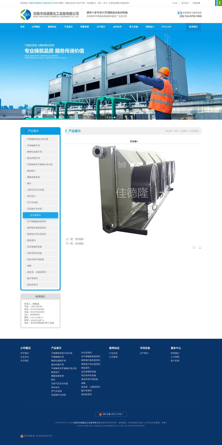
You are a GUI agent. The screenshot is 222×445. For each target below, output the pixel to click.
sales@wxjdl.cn (37, 320)
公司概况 (36, 27)
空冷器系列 (35, 215)
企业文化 (24, 357)
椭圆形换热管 (33, 177)
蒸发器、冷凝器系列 (36, 272)
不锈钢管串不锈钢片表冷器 (40, 164)
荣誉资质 (84, 27)
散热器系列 (32, 285)
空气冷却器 (32, 202)
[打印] (200, 248)
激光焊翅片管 (33, 158)
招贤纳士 (150, 27)
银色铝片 (31, 171)
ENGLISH (166, 27)
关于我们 (24, 353)
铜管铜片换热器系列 (36, 228)
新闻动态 (52, 27)
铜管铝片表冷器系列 (36, 234)
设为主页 (185, 3)
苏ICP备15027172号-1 (112, 414)
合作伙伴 (117, 27)
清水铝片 (31, 196)
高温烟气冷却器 (34, 209)
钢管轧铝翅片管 (34, 152)
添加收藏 (196, 3)
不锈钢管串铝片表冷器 (37, 139)
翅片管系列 (32, 278)
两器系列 (31, 240)
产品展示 (68, 27)
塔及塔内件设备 (34, 253)
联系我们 (193, 27)
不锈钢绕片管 (33, 145)
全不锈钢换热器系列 (36, 221)
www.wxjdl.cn (37, 317)
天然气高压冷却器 (35, 190)
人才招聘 (175, 357)
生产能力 (101, 27)
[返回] (194, 248)
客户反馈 (133, 27)
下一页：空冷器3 (75, 243)
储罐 (29, 266)
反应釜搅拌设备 (34, 247)
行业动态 (113, 353)
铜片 (29, 183)
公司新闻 (113, 357)
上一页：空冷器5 (75, 239)
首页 (22, 27)
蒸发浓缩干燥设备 (35, 259)
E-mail (174, 3)
